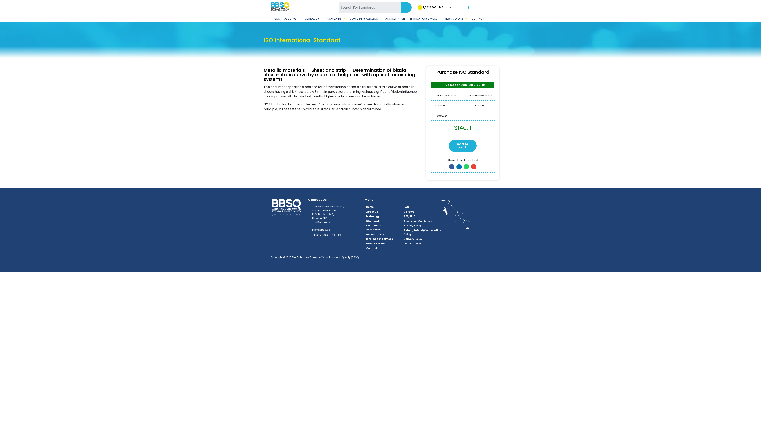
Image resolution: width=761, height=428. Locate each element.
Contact (478, 18)
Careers (409, 211)
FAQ (406, 207)
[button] (451, 166)
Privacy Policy (412, 225)
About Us (290, 18)
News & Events (454, 18)
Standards (334, 18)
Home (276, 18)
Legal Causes (412, 243)
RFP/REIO (409, 216)
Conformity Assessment (365, 18)
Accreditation (395, 18)
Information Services (423, 18)
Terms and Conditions (418, 221)
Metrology (312, 18)
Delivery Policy (413, 239)
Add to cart (462, 146)
